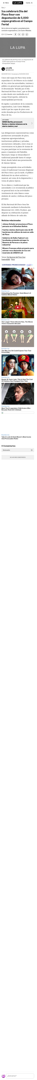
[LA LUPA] (17, 2)
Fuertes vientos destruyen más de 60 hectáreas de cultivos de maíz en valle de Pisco (17, 232)
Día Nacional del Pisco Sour (16, 257)
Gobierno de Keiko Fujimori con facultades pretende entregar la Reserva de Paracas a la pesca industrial (15, 241)
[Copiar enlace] (26, 34)
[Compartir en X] (19, 34)
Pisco (13, 259)
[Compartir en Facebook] (15, 34)
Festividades (6, 259)
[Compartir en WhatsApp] (23, 34)
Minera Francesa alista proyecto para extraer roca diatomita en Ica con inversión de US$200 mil (18, 250)
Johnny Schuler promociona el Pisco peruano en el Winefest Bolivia (17, 225)
